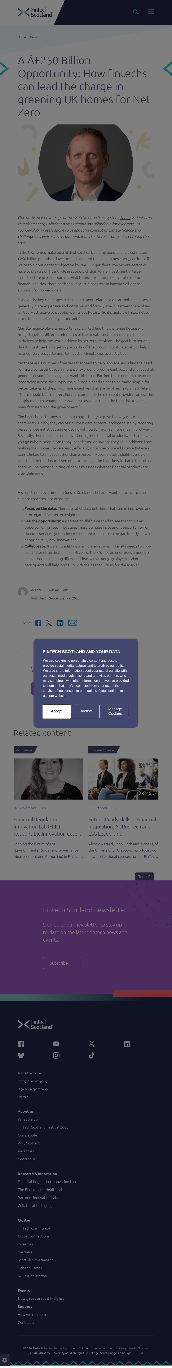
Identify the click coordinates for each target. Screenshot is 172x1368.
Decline (85, 711)
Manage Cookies (115, 711)
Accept (56, 711)
